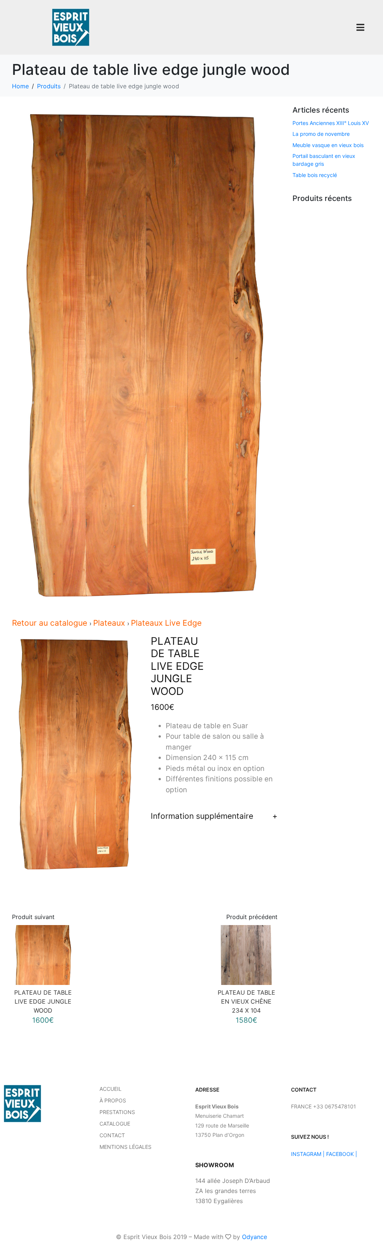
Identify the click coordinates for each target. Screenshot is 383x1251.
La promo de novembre (321, 134)
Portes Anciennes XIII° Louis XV (330, 123)
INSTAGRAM (306, 1154)
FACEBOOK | (341, 1154)
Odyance (254, 1237)
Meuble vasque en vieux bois (328, 145)
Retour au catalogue (50, 623)
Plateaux (110, 623)
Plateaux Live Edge (166, 623)
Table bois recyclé (314, 175)
